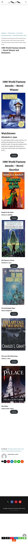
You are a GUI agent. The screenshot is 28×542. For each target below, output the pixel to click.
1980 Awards (23, 38)
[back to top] (24, 536)
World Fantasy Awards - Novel (19, 35)
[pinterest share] (8, 461)
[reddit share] (22, 461)
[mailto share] (5, 461)
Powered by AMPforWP (14, 510)
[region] (14, 66)
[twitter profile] (7, 501)
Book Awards (19, 33)
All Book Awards (11, 33)
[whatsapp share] (15, 461)
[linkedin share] (11, 461)
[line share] (18, 461)
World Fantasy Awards (6, 35)
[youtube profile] (20, 501)
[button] (3, 538)
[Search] (25, 2)
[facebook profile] (11, 501)
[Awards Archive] (14, 1)
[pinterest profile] (16, 501)
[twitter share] (2, 461)
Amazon (14, 155)
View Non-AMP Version (19, 508)
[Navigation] (2, 2)
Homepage (3, 33)
